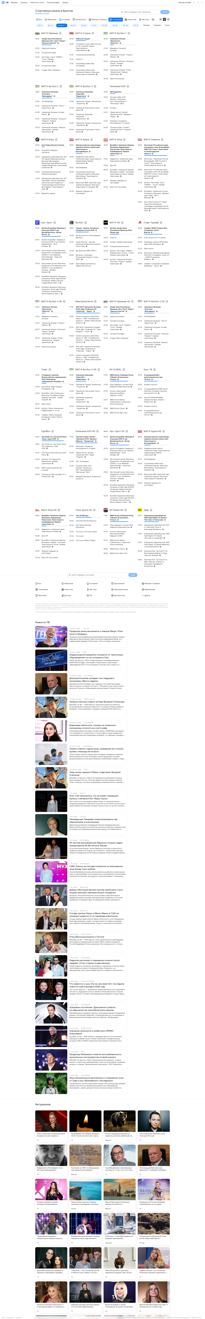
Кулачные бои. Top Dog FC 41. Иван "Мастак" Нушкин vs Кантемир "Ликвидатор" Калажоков (155, 563)
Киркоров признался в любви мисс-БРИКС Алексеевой (91, 1032)
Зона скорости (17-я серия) (154, 238)
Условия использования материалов (178, 1317)
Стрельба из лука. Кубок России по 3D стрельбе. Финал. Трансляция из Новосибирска (88, 47)
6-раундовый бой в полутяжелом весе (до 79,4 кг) (153, 377)
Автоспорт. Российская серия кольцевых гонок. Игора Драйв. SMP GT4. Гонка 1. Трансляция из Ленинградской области (156, 174)
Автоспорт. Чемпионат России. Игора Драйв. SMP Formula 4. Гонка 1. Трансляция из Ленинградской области (156, 162)
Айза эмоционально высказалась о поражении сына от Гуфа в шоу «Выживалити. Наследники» (96, 1079)
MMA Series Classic (117, 408)
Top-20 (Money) (82, 515)
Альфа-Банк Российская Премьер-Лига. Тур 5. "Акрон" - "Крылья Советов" (54, 41)
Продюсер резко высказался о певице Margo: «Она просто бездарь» (96, 632)
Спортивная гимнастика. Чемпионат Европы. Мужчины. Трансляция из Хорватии (88, 72)
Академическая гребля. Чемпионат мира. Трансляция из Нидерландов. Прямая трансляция (88, 160)
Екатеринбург (86, 612)
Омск (117, 612)
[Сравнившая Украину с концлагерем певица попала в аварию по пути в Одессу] (51, 1229)
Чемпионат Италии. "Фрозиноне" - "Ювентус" (118, 41)
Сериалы (157, 25)
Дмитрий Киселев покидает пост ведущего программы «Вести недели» (91, 679)
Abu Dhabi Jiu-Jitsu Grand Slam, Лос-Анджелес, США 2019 (54, 446)
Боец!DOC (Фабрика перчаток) (49, 151)
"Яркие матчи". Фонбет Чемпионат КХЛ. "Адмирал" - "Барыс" (121, 114)
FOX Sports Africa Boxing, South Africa (54, 454)
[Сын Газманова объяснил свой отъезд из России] (154, 1126)
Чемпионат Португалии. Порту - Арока (88, 109)
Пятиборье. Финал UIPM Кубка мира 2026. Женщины (156, 243)
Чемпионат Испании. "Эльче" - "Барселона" (54, 107)
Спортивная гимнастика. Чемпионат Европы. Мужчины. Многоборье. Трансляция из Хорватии (88, 175)
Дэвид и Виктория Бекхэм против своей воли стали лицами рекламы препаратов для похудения (96, 891)
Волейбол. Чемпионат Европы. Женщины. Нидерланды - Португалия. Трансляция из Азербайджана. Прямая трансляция (122, 149)
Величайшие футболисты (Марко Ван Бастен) (86, 265)
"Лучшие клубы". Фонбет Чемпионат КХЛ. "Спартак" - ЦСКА (121, 129)
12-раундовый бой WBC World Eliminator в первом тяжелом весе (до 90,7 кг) (155, 391)
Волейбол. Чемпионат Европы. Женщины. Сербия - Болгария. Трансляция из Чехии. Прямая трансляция (122, 173)
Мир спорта (148, 248)
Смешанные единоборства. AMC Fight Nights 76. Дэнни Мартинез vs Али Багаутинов (157, 544)
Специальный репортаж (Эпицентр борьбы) (51, 173)
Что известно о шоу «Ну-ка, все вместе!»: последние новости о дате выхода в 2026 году (96, 985)
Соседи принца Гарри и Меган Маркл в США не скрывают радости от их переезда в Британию (94, 914)
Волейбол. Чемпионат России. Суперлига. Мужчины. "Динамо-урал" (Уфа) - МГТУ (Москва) (156, 194)
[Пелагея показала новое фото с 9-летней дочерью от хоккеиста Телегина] (51, 1297)
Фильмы (146, 25)
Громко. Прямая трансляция (121, 242)
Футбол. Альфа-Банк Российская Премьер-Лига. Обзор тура (121, 230)
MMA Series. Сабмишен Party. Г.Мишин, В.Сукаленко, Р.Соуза (121, 377)
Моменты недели (48, 193)
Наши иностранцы (49, 48)
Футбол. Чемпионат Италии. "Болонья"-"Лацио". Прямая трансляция (121, 261)
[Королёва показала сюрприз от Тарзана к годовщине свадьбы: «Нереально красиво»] (51, 1263)
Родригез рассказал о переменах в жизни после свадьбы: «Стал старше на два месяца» (94, 961)
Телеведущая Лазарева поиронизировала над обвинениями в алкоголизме (93, 820)
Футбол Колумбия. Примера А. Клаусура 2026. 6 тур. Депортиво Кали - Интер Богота (54, 231)
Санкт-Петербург (67, 612)
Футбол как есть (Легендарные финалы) (88, 236)
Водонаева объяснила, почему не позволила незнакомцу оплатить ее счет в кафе (92, 726)
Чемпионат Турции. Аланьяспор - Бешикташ (88, 102)
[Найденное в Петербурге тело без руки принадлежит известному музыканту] (51, 1161)
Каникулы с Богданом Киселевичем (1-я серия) (120, 122)
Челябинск (112, 612)
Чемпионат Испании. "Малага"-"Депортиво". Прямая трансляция (54, 129)
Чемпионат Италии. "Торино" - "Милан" (122, 56)
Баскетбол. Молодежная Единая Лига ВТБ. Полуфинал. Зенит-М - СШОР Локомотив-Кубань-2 (156, 256)
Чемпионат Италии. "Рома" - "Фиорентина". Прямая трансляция (121, 72)
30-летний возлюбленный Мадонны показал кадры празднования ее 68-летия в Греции (95, 844)
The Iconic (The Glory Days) (86, 532)
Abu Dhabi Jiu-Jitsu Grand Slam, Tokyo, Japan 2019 (54, 438)
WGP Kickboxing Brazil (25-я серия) (52, 469)
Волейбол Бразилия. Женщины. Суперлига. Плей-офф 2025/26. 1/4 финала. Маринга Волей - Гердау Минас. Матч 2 (54, 279)
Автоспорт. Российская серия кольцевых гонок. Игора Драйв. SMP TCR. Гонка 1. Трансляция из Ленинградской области (156, 149)
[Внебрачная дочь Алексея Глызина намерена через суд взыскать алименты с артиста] (85, 1229)
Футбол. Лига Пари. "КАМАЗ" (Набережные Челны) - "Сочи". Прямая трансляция (122, 253)
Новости (79, 59)
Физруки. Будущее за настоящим (84, 192)
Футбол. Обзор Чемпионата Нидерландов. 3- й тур (52, 409)
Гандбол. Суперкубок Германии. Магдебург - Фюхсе (156, 265)
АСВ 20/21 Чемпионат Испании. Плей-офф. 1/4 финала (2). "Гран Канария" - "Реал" (88, 329)
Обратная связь (196, 1317)
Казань (106, 612)
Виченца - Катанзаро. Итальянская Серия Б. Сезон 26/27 (87, 257)
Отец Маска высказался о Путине (86, 937)
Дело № (113, 165)
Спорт (167, 25)
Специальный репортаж (85, 55)
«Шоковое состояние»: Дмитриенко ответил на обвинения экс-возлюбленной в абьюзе (92, 1008)
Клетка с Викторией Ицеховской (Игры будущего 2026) (118, 393)
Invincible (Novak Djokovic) (86, 521)
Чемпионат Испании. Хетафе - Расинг (53, 113)
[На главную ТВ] (6, 2)
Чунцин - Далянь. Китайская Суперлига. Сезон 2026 (87, 229)
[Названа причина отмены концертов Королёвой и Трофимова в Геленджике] (51, 1195)
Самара (122, 612)
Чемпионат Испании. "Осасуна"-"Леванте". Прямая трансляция (54, 121)
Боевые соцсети (150, 384)
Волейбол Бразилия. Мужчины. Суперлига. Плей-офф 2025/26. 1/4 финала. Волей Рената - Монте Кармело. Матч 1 (54, 290)
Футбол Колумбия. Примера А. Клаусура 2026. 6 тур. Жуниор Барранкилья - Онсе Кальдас (53, 243)
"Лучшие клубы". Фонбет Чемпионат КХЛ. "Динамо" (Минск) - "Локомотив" (86, 439)
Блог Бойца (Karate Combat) (53, 145)
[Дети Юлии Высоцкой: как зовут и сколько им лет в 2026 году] (154, 1297)
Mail (3, 1317)
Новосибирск (77, 612)
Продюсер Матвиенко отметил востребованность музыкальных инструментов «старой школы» (95, 1055)
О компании (10, 1317)
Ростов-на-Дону (131, 612)
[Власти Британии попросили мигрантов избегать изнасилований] (120, 1195)
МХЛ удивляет (116, 92)
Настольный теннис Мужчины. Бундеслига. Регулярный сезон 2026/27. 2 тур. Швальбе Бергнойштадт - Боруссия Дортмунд (54, 255)
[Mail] (3, 2)
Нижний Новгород (97, 612)
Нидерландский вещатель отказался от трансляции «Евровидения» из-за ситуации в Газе (96, 656)
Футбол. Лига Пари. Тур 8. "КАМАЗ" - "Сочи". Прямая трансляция (154, 185)
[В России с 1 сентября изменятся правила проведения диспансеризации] (120, 1229)
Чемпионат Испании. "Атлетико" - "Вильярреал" (50, 94)
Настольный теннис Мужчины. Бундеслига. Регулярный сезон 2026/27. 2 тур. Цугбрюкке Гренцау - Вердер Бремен (54, 267)
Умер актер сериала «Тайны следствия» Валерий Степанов (95, 773)
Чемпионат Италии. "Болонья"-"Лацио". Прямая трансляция (122, 63)
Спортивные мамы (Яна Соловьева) (85, 65)
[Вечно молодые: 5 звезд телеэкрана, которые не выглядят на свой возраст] (120, 1297)
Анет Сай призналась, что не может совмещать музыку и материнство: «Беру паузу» (93, 797)
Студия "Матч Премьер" (51, 70)
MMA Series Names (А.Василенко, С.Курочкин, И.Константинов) (120, 402)
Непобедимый (47, 101)
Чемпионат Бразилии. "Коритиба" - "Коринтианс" (84, 94)
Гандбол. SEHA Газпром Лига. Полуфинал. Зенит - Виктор (156, 230)
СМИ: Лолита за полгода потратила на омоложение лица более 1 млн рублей (96, 867)
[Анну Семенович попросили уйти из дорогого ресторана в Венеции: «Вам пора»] (51, 1126)
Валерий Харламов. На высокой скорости (88, 477)
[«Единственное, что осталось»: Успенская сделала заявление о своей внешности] (154, 1263)
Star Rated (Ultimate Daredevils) (83, 526)
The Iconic (80, 536)
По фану (113, 108)
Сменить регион (42, 14)
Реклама (18, 1317)
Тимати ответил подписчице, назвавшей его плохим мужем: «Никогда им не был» (96, 750)
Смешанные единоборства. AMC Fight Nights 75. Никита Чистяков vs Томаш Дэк (155, 517)
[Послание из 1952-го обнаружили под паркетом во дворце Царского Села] (85, 1161)
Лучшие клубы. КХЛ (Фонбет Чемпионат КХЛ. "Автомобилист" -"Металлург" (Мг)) (119, 100)
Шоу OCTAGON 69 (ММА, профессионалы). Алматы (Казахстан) (154, 400)
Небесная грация (83, 39)
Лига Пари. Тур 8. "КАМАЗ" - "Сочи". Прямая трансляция (53, 59)
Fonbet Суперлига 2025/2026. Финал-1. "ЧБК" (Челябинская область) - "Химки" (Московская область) (88, 319)
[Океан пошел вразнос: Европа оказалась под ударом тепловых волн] (85, 1195)
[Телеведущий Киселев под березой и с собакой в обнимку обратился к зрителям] (154, 1161)
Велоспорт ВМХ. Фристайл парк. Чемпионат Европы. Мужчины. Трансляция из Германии (88, 185)
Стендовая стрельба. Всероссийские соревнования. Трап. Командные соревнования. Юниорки (54, 378)
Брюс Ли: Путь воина (118, 187)
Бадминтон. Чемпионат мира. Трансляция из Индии (121, 160)
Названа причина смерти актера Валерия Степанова (96, 702)
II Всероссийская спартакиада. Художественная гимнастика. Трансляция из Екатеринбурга (88, 148)
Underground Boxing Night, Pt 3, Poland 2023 (54, 475)
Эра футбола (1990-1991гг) (86, 251)
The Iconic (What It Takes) (85, 540)
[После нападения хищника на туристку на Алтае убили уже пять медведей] (120, 1126)
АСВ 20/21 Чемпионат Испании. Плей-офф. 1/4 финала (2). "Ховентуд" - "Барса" (88, 309)
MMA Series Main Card (118, 413)
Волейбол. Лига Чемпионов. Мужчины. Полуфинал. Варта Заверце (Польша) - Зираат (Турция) (53, 396)
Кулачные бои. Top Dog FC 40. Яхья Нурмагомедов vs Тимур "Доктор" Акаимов (156, 553)
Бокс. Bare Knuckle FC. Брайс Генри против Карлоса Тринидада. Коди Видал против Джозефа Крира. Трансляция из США (156, 206)
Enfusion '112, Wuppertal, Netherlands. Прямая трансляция (51, 461)
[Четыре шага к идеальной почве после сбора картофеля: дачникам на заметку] (154, 1229)
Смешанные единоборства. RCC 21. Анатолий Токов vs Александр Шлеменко (156, 527)
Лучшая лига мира (49, 53)
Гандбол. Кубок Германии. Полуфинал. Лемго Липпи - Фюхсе (52, 417)
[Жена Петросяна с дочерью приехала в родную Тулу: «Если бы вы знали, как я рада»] (120, 1263)
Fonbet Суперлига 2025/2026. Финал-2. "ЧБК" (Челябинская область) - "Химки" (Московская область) (88, 339)
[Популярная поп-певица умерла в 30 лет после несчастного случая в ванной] (85, 1126)
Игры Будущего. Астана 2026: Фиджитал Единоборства (121, 385)
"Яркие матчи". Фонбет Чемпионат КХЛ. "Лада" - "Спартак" (85, 455)
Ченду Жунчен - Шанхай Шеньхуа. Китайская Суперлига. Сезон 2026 (88, 244)
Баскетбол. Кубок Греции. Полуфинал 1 (52, 388)
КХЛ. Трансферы (82, 461)
